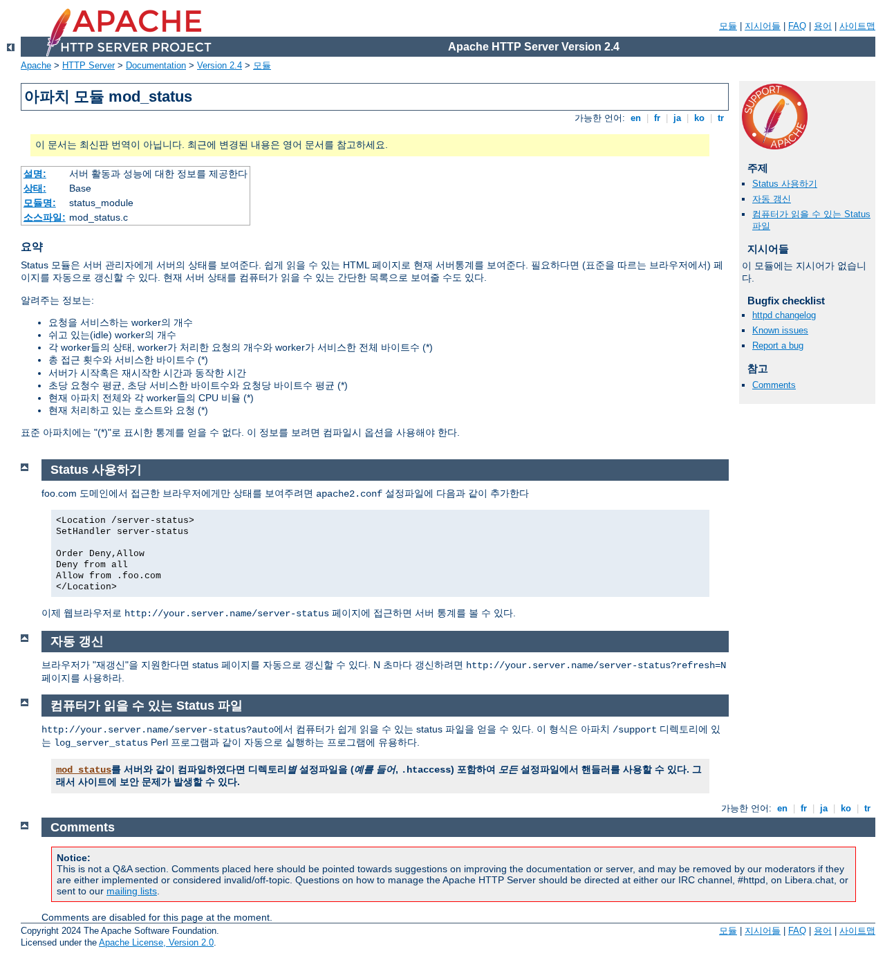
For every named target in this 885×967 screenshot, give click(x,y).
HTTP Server (88, 65)
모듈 (728, 26)
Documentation (156, 65)
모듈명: (40, 202)
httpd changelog (784, 315)
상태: (35, 188)
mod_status (83, 769)
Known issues (780, 330)
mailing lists (131, 890)
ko (699, 118)
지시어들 (763, 26)
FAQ (797, 26)
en (636, 118)
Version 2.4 (219, 65)
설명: (35, 173)
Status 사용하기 (784, 183)
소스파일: (45, 217)
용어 (823, 26)
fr (657, 118)
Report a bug (777, 345)
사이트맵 (857, 26)
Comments (774, 385)
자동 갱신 (771, 199)
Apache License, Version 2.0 (156, 942)
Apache (36, 65)
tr (721, 118)
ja (677, 118)
